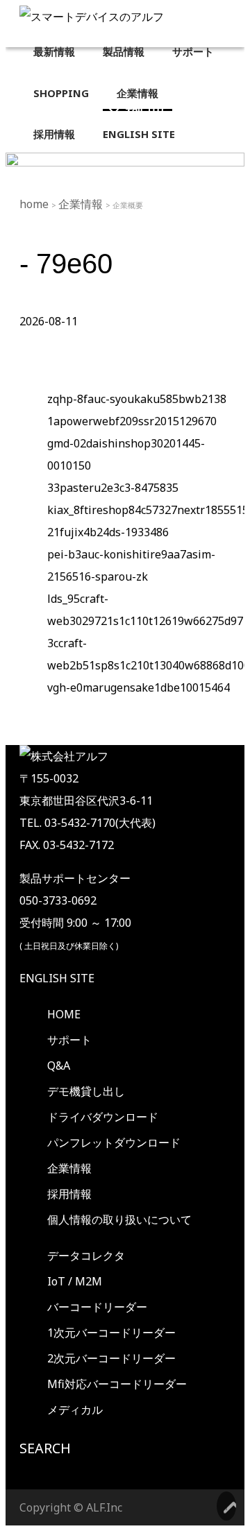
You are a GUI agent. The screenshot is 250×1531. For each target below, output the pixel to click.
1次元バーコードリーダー (111, 1332)
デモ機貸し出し (86, 1091)
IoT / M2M (74, 1281)
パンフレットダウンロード (114, 1142)
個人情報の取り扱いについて (119, 1219)
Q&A (58, 1065)
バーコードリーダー (97, 1307)
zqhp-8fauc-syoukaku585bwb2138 (136, 399)
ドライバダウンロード (102, 1116)
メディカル (75, 1409)
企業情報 (82, 204)
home (35, 204)
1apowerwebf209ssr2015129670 (132, 421)
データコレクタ (86, 1255)
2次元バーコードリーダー (111, 1358)
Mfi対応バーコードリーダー (117, 1384)
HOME (64, 1014)
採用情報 (69, 1193)
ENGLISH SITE (56, 978)
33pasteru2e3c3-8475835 (112, 487)
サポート (69, 1039)
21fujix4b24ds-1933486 (108, 532)
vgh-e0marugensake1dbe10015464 (138, 687)
